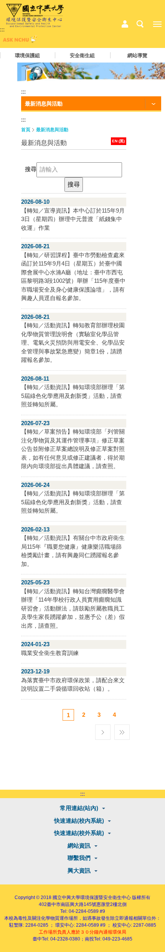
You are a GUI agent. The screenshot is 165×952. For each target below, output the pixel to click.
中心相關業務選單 (124, 24)
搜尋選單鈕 (140, 24)
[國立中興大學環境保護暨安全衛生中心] (35, 16)
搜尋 (30, 169)
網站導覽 (137, 55)
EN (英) (118, 141)
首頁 (25, 129)
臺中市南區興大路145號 (71, 904)
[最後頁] (122, 730)
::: (2, 29)
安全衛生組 (82, 55)
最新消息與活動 (52, 129)
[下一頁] (103, 730)
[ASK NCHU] (19, 41)
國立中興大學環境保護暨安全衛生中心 (92, 897)
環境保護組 (27, 55)
